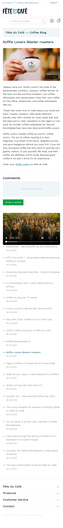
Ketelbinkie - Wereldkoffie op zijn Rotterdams (31, 246)
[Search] (44, 21)
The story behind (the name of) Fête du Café (31, 465)
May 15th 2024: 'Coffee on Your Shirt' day (29, 319)
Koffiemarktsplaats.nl (18, 341)
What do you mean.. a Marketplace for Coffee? (32, 374)
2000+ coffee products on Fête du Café (28, 330)
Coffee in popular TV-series (21, 297)
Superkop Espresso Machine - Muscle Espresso (33, 272)
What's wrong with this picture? (24, 385)
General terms (37, 515)
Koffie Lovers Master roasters (23, 352)
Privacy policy (16, 515)
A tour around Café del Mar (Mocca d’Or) (29, 308)
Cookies (27, 515)
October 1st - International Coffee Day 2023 (30, 396)
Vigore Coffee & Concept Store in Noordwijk (30, 363)
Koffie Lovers (22, 164)
